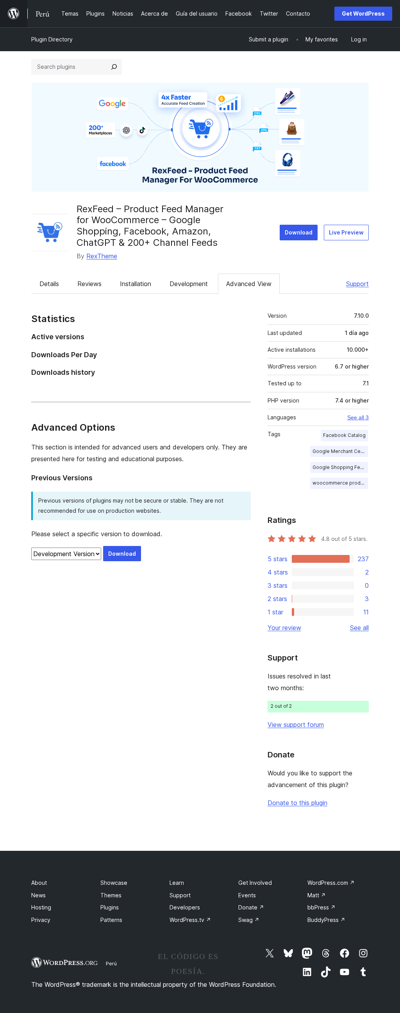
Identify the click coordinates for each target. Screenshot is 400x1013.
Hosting (41, 907)
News (38, 895)
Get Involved (255, 882)
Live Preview (346, 232)
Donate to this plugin (297, 803)
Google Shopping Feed (339, 467)
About (39, 882)
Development (189, 284)
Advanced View (248, 284)
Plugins (109, 907)
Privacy (40, 919)
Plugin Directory (52, 39)
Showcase (113, 882)
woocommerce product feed (340, 483)
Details (49, 284)
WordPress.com (331, 882)
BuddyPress (326, 919)
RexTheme (101, 256)
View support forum (296, 724)
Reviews (89, 284)
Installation (135, 284)
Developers (185, 907)
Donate (251, 907)
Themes (110, 895)
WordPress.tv (190, 919)
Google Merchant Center (340, 451)
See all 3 (358, 417)
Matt (316, 895)
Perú (111, 963)
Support (357, 284)
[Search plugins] (114, 67)
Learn (177, 882)
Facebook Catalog (344, 435)
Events (247, 895)
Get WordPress (363, 13)
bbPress (321, 907)
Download (298, 232)
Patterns (111, 919)
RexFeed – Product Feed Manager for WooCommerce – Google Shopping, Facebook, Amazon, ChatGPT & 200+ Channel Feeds (150, 225)
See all (359, 628)
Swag (248, 919)
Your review (284, 628)
